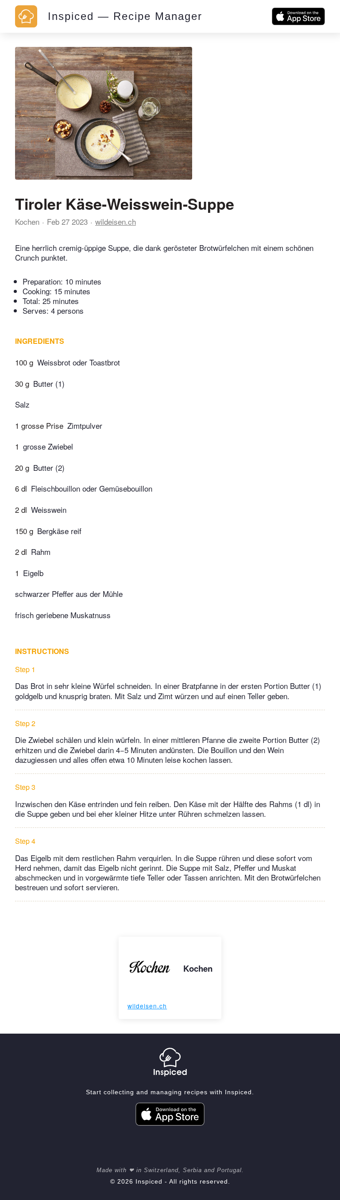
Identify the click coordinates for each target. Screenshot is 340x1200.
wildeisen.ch (115, 221)
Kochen (27, 221)
